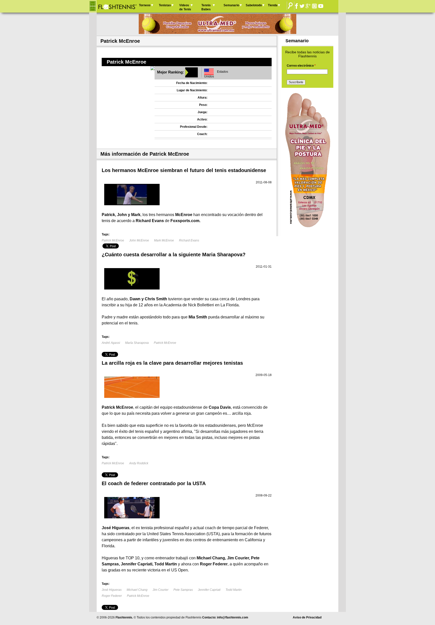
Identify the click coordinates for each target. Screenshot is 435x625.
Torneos (145, 5)
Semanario (231, 5)
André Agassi (111, 343)
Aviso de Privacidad (307, 617)
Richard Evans (189, 240)
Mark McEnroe (164, 240)
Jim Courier (160, 590)
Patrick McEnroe (113, 240)
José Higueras (112, 590)
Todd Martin (234, 590)
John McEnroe (139, 240)
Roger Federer (112, 596)
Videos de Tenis (185, 7)
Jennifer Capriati (209, 590)
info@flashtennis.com (232, 617)
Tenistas (165, 5)
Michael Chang (137, 590)
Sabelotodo (254, 5)
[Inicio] (117, 6)
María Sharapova (137, 343)
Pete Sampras (183, 590)
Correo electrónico (301, 65)
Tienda (272, 5)
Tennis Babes (206, 7)
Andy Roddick (138, 463)
